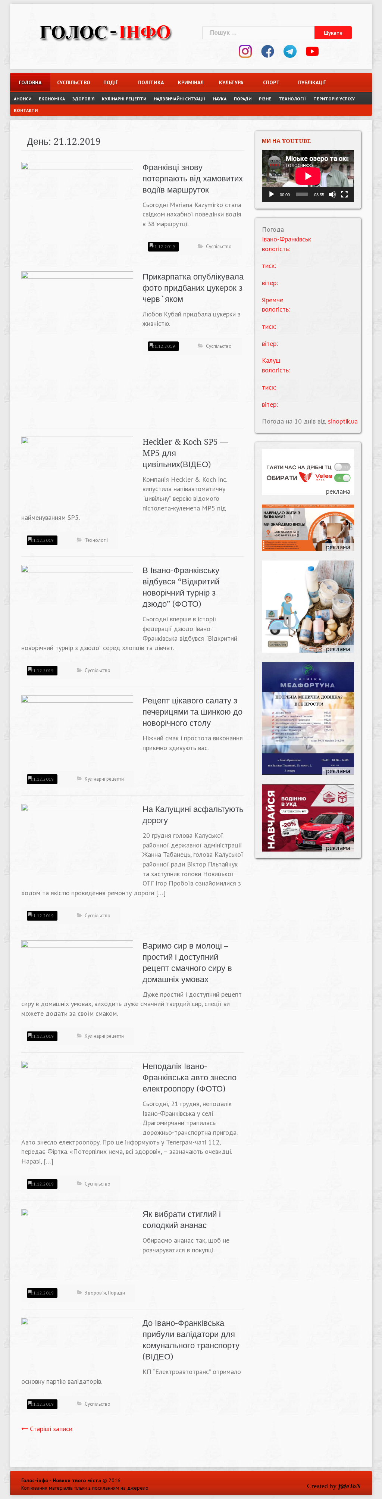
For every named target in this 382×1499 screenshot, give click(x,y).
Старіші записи (51, 1428)
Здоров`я (83, 99)
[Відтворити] (271, 194)
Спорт (271, 82)
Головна (30, 82)
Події (110, 82)
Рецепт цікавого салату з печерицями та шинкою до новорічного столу (192, 712)
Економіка (52, 99)
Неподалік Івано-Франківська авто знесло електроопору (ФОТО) (190, 1077)
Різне (265, 99)
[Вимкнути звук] (332, 194)
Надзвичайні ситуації (180, 99)
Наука (219, 99)
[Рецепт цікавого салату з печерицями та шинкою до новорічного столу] (77, 731)
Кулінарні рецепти (124, 99)
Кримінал (191, 82)
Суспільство (70, 82)
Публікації (311, 82)
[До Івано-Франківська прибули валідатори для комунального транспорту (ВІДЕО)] (77, 1346)
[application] (308, 176)
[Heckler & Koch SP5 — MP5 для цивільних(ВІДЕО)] (77, 470)
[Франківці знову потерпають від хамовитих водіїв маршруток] (77, 203)
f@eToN (349, 1486)
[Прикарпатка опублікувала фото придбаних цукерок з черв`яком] (77, 345)
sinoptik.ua (343, 421)
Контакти (26, 110)
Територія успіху (334, 99)
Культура (231, 82)
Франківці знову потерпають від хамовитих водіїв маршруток (193, 178)
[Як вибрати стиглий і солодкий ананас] (77, 1245)
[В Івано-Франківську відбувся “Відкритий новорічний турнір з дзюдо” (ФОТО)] (77, 601)
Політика (151, 82)
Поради (242, 99)
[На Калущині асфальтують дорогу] (77, 845)
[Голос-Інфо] (105, 31)
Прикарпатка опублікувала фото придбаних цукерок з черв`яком (193, 288)
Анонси (22, 99)
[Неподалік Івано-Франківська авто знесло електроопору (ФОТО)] (77, 1093)
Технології (292, 99)
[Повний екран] (344, 194)
